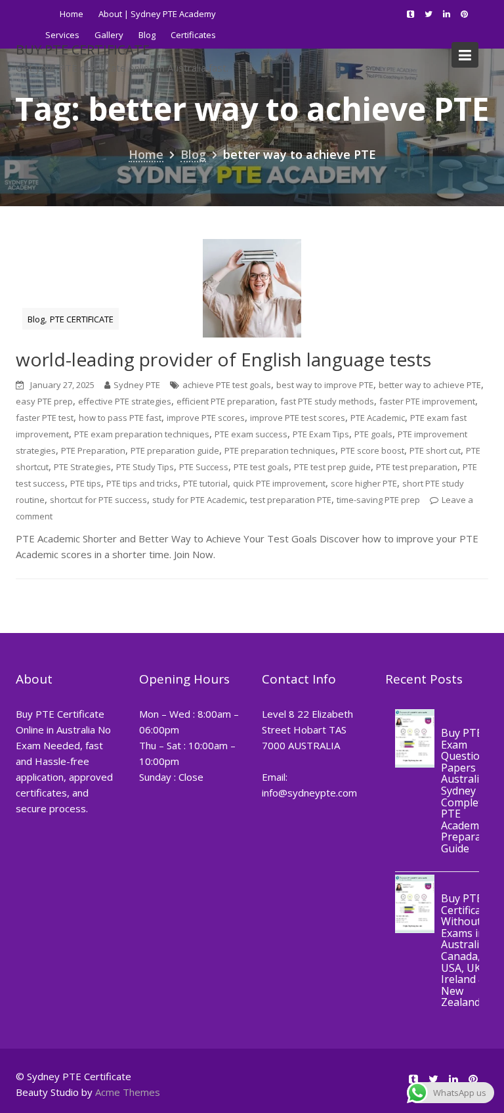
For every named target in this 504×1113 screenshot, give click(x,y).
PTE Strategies (82, 467)
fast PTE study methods (327, 401)
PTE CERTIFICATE (82, 319)
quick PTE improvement (279, 483)
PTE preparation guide (175, 450)
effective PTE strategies (124, 401)
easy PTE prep (44, 401)
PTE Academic (377, 418)
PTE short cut (435, 450)
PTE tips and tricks (142, 483)
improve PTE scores (206, 418)
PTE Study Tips (145, 467)
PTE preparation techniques (279, 450)
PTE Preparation (93, 450)
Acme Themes (127, 1092)
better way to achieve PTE (430, 385)
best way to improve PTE (324, 385)
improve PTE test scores (297, 418)
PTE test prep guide (332, 467)
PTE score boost (372, 450)
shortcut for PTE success (98, 500)
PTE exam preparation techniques (141, 434)
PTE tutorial (205, 483)
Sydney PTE (137, 385)
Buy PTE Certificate (83, 49)
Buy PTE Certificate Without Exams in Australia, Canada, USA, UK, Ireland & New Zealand (466, 951)
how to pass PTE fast (120, 418)
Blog (36, 319)
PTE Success (203, 467)
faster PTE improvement (427, 401)
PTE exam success (251, 434)
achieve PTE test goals (226, 385)
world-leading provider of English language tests (223, 359)
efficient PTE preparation (226, 401)
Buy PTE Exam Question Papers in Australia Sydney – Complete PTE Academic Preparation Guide (471, 791)
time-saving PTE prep (378, 500)
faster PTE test (45, 418)
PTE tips (85, 483)
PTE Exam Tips (321, 434)
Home (71, 14)
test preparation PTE (290, 500)
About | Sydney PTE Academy (157, 14)
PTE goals (373, 434)
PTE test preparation (416, 467)
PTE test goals (261, 467)
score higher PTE (364, 483)
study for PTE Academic (198, 500)
